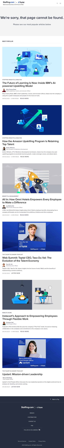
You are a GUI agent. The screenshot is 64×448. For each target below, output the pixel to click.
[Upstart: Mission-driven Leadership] (32, 353)
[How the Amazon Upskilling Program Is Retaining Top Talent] (32, 120)
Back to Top (55, 399)
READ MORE (24, 98)
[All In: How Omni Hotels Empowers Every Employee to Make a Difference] (32, 178)
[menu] (60, 3)
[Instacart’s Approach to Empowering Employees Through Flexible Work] (32, 295)
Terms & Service (22, 441)
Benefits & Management (10, 196)
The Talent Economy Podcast (12, 254)
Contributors (32, 417)
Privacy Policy (42, 441)
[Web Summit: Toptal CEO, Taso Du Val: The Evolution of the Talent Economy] (32, 236)
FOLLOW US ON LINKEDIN (31, 430)
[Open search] (57, 3)
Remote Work (7, 313)
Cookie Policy (32, 441)
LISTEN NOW (15, 273)
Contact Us (32, 421)
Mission (32, 413)
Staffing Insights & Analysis (12, 80)
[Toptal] (21, 2)
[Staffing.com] (8, 2)
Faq (32, 425)
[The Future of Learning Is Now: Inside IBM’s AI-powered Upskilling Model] (32, 62)
